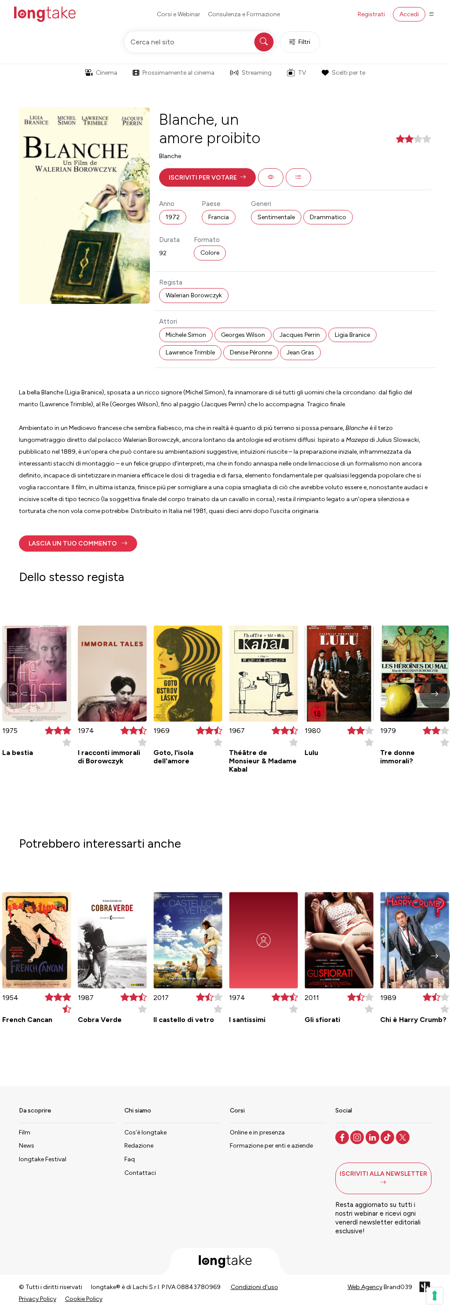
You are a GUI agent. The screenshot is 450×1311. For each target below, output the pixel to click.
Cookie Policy (83, 1299)
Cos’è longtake (145, 1132)
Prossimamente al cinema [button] (178, 72)
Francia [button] (218, 217)
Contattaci (140, 1173)
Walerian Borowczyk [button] (194, 295)
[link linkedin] (373, 1136)
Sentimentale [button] (276, 217)
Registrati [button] (371, 14)
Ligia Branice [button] (352, 335)
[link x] (403, 1136)
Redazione (138, 1145)
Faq (129, 1159)
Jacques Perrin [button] (299, 335)
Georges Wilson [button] (243, 335)
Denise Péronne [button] (251, 352)
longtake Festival (42, 1159)
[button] (207, 177)
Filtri (304, 42)
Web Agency (365, 1287)
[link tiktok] (388, 1136)
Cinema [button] (106, 72)
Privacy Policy (37, 1299)
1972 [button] (173, 217)
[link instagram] (358, 1136)
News (26, 1145)
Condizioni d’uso (254, 1287)
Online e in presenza (257, 1132)
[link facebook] (343, 1136)
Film (24, 1132)
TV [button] (302, 72)
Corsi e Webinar (178, 14)
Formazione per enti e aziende (271, 1145)
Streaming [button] (257, 72)
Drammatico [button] (328, 217)
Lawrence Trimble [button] (190, 352)
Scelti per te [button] (348, 72)
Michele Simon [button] (186, 335)
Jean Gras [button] (300, 352)
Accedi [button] (409, 14)
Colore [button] (209, 252)
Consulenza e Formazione (244, 14)
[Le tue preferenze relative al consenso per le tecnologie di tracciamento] (434, 1295)
